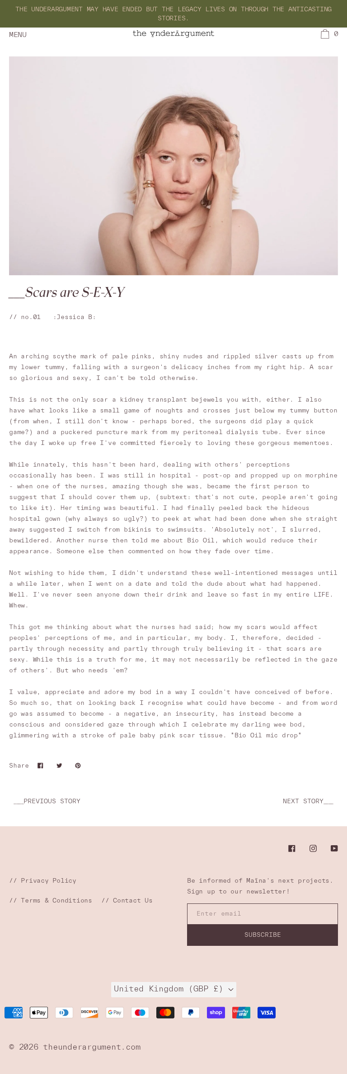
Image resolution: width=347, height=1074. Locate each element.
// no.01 (25, 316)
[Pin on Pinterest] (77, 765)
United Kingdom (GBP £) (171, 988)
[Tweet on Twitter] (59, 765)
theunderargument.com (91, 1046)
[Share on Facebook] (40, 765)
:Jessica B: (74, 316)
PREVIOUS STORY (47, 801)
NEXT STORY (308, 801)
